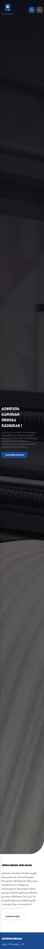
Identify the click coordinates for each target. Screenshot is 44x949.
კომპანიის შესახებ (14, 455)
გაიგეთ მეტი (12, 916)
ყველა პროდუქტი (10, 944)
